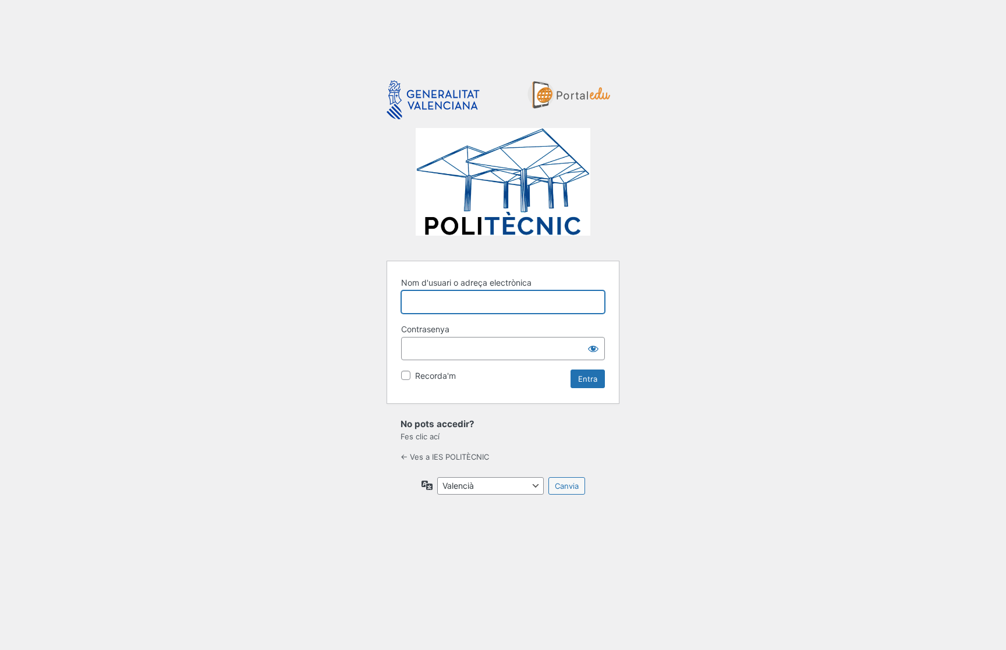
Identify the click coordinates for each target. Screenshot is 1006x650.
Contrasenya (425, 329)
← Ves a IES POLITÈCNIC (445, 456)
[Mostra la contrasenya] (593, 348)
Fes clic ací (420, 436)
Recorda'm (435, 376)
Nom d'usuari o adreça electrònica (466, 282)
